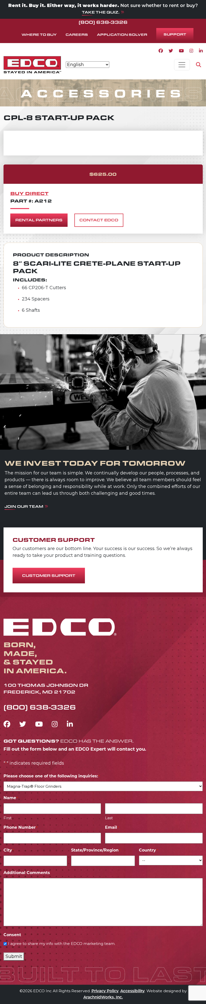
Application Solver (122, 34)
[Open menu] (182, 64)
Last (109, 817)
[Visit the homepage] (60, 626)
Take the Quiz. (101, 12)
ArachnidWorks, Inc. (103, 997)
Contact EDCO (98, 220)
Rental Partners (39, 220)
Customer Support (48, 575)
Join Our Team (24, 506)
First (8, 817)
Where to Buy (39, 34)
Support (175, 34)
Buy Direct (29, 193)
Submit (14, 956)
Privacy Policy (105, 991)
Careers (77, 34)
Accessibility (132, 991)
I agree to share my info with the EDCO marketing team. (61, 943)
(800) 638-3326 (103, 22)
